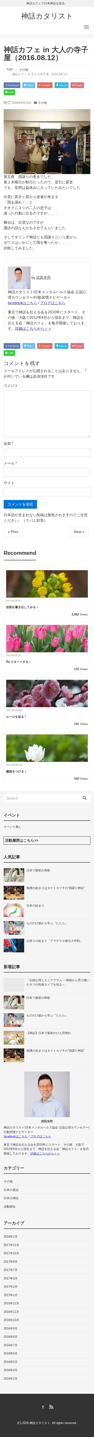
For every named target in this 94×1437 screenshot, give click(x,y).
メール (10, 463)
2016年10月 (11, 1320)
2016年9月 (11, 1328)
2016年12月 (11, 1303)
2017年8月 (11, 1261)
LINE (10, 92)
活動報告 (10, 1206)
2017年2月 (11, 1286)
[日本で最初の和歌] (15, 875)
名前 (8, 444)
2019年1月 (11, 1236)
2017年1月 (11, 1295)
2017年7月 (11, 1270)
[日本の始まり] (15, 910)
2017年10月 (11, 1253)
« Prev (13, 532)
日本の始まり (35, 905)
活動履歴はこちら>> (21, 840)
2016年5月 (11, 1362)
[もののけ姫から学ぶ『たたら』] (15, 928)
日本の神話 (11, 1198)
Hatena (62, 85)
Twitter (30, 85)
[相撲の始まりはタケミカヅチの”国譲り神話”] (15, 892)
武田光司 (43, 277)
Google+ (46, 85)
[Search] (84, 798)
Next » (79, 532)
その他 (42, 103)
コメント (11, 385)
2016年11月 (11, 1311)
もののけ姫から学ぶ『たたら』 (47, 923)
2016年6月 (11, 1353)
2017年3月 (11, 1278)
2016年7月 (11, 1345)
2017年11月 (11, 1245)
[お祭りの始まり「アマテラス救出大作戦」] (15, 945)
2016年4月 (11, 1370)
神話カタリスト (47, 16)
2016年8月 (11, 1336)
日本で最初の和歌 (38, 870)
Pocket (78, 85)
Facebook (13, 85)
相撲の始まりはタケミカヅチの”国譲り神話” (55, 888)
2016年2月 (11, 1378)
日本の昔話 (11, 1190)
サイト (9, 483)
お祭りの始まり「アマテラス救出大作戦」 (54, 941)
